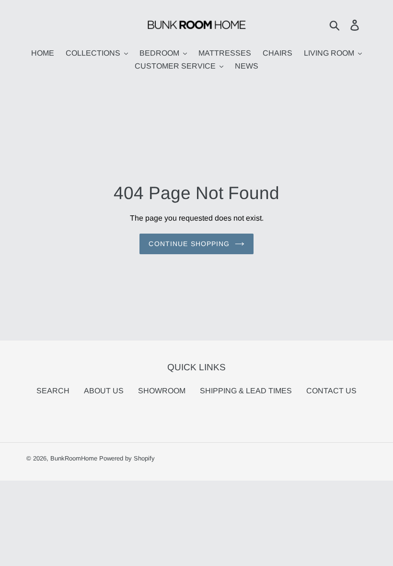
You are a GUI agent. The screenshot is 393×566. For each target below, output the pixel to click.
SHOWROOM (161, 391)
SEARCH (52, 391)
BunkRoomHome (73, 458)
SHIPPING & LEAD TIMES (246, 391)
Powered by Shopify (127, 458)
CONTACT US (331, 391)
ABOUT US (104, 391)
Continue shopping (189, 244)
